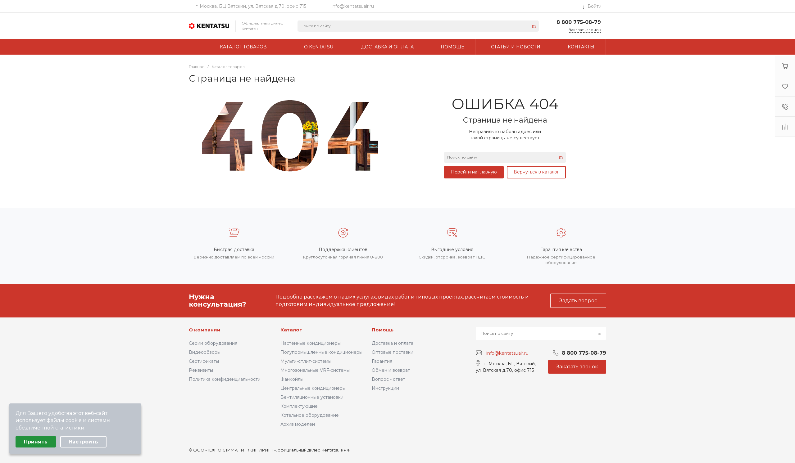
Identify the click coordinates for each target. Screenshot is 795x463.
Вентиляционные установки (311, 397)
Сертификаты (204, 361)
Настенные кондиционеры (310, 343)
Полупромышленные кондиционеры (321, 352)
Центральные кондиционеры (313, 388)
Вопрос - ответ (388, 379)
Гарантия (382, 361)
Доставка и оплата (392, 343)
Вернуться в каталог (536, 172)
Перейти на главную (474, 172)
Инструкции (385, 388)
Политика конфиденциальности (225, 379)
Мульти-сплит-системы (305, 361)
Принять (36, 442)
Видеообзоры (204, 352)
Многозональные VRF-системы (315, 370)
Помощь (382, 330)
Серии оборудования (213, 343)
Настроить (83, 442)
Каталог (291, 330)
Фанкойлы (291, 379)
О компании (204, 330)
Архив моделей (297, 424)
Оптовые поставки (392, 352)
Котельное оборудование (309, 415)
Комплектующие (299, 406)
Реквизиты (201, 370)
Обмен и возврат (391, 370)
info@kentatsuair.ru (353, 6)
